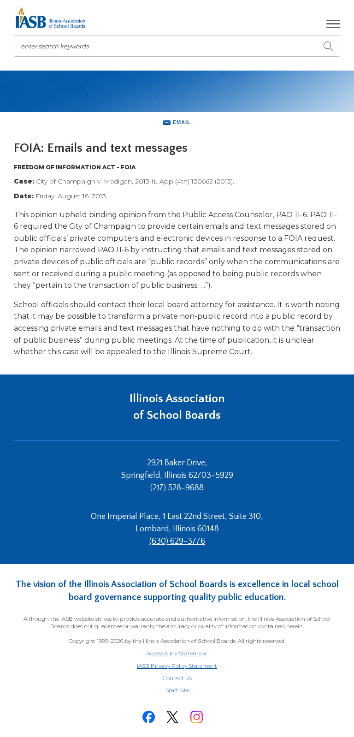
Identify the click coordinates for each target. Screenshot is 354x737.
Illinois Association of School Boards (177, 407)
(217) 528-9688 (177, 488)
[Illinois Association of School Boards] (54, 17)
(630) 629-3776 (177, 541)
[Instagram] (196, 717)
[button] (333, 24)
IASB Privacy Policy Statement (177, 665)
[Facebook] (148, 717)
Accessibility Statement (177, 653)
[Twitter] (172, 717)
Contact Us (177, 678)
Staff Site (188, 691)
